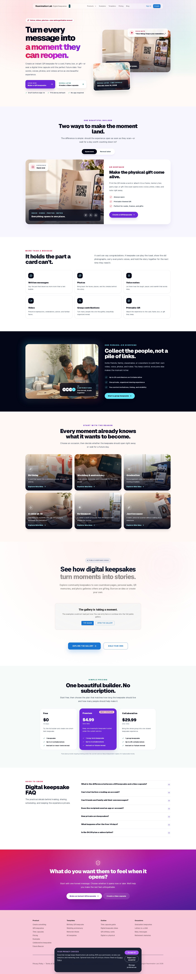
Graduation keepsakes (143, 924)
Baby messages (141, 932)
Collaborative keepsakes (42, 943)
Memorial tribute (73, 932)
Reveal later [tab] (105, 152)
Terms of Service (52, 963)
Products (90, 6)
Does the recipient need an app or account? (125, 808)
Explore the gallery (83, 646)
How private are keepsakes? (125, 816)
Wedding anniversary (75, 928)
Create (156, 6)
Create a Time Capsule (122, 215)
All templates (72, 935)
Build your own (115, 646)
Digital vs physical (108, 935)
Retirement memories (143, 935)
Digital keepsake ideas (109, 928)
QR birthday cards (108, 932)
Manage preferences (131, 966)
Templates (112, 6)
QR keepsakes (38, 928)
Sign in (148, 6)
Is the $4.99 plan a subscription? (125, 832)
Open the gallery (105, 623)
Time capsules (38, 932)
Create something (39, 924)
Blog (127, 6)
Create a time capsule (116, 896)
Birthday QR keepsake (75, 924)
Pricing (121, 6)
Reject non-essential (131, 959)
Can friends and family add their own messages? (125, 800)
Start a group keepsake (118, 396)
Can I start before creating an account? (125, 792)
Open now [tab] (89, 152)
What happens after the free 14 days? (125, 824)
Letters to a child (141, 928)
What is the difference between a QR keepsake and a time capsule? (125, 784)
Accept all (132, 952)
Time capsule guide (108, 924)
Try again (87, 623)
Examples (102, 6)
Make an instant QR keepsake (83, 896)
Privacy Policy (38, 963)
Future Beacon (38, 946)
